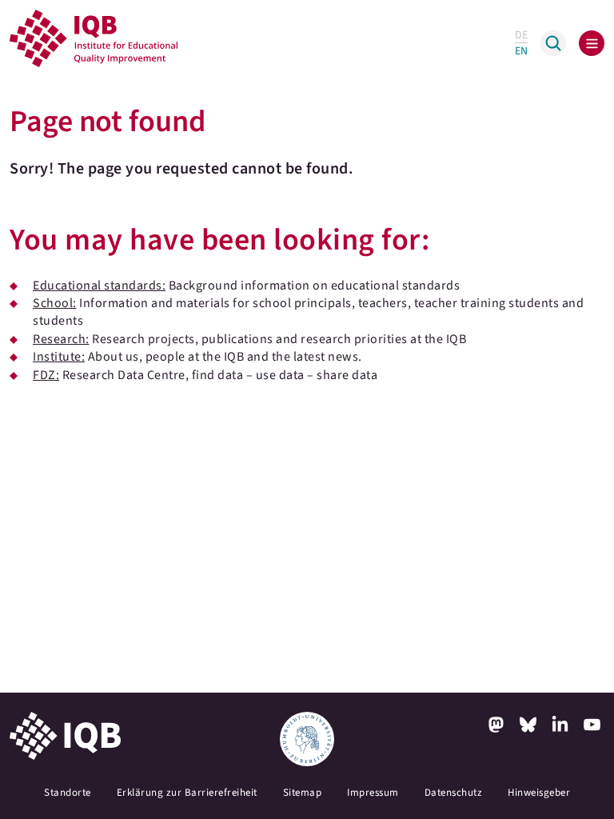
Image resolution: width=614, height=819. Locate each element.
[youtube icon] (591, 724)
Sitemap (302, 792)
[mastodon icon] (495, 724)
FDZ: (46, 375)
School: (55, 303)
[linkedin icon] (559, 724)
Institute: (59, 357)
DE (521, 35)
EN (521, 51)
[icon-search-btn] (553, 43)
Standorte (67, 792)
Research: (61, 339)
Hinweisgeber (539, 792)
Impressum (373, 792)
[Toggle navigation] (591, 43)
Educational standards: (99, 285)
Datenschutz (454, 792)
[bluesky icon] (527, 724)
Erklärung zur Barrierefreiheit (187, 792)
